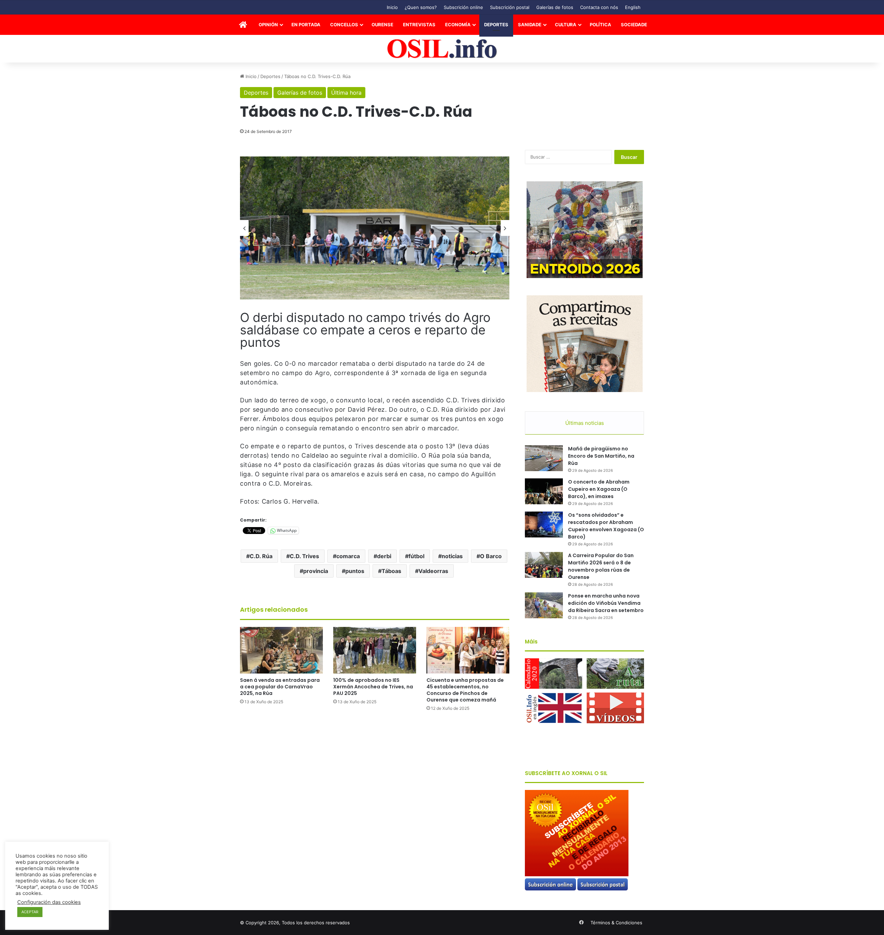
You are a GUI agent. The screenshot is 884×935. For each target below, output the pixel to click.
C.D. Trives (304, 556)
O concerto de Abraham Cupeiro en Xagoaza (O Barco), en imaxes (599, 489)
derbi (384, 556)
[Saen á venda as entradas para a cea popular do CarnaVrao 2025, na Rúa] (281, 650)
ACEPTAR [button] (29, 911)
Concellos (344, 24)
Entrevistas (419, 24)
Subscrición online (463, 7)
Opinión (268, 24)
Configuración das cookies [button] (49, 902)
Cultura (565, 24)
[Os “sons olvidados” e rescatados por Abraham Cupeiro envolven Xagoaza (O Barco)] (544, 524)
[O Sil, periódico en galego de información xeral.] (442, 48)
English (633, 7)
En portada (305, 24)
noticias (452, 556)
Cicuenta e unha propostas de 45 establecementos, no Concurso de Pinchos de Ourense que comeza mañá (465, 690)
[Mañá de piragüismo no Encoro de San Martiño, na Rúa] (544, 458)
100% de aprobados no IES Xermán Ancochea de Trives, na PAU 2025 (373, 687)
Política (600, 24)
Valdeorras (433, 570)
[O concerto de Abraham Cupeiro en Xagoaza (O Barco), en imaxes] (544, 491)
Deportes (496, 24)
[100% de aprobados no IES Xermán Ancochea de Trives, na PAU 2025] (374, 650)
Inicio (392, 7)
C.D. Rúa (261, 556)
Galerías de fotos (554, 7)
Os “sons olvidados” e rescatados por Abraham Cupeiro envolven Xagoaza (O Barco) (606, 526)
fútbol (416, 556)
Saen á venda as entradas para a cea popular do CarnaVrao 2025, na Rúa (280, 687)
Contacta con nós (599, 7)
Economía (458, 24)
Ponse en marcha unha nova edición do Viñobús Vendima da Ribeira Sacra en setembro (606, 603)
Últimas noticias (584, 423)
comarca (348, 556)
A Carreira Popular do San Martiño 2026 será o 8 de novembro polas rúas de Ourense (601, 566)
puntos (354, 570)
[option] (374, 228)
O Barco (491, 556)
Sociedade (634, 24)
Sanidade (529, 24)
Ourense (382, 24)
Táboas (391, 570)
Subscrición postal (509, 7)
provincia (315, 570)
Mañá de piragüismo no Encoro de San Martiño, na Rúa (601, 456)
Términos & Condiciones (616, 922)
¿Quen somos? (421, 7)
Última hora (346, 92)
